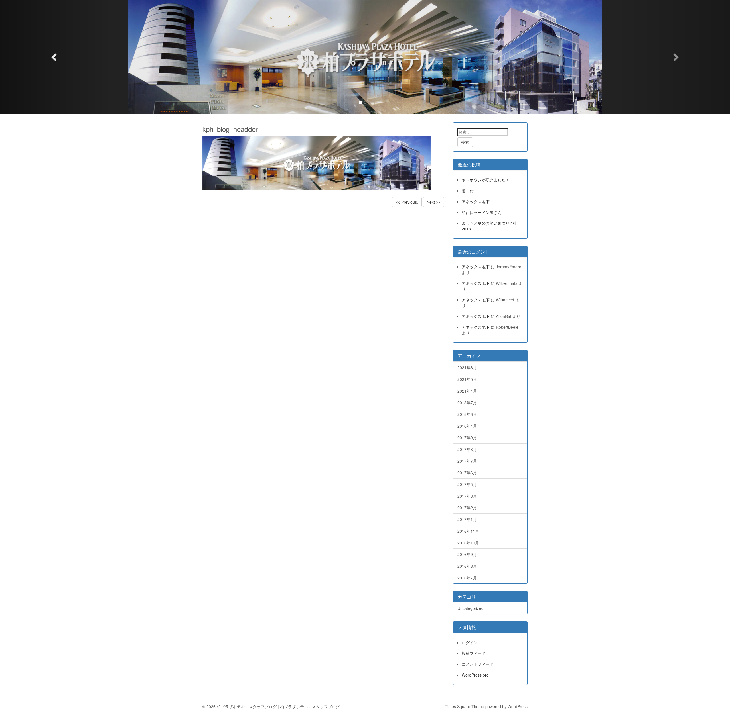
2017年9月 (467, 437)
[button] (55, 57)
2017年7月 (467, 461)
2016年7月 (467, 578)
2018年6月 (467, 414)
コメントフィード (478, 664)
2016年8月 (467, 566)
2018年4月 (467, 426)
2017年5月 (467, 484)
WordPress (518, 706)
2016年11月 (468, 531)
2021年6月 (467, 367)
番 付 (468, 190)
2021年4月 (467, 391)
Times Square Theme (464, 706)
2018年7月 (467, 402)
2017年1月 (467, 519)
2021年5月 (467, 379)
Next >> (434, 202)
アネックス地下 (476, 201)
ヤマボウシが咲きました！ (486, 180)
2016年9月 (467, 554)
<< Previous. (407, 202)
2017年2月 (467, 507)
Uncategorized (470, 608)
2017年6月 (467, 472)
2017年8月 (467, 449)
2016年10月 (468, 543)
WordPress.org (475, 675)
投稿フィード (474, 653)
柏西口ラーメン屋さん (482, 212)
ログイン (470, 642)
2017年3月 (467, 496)
